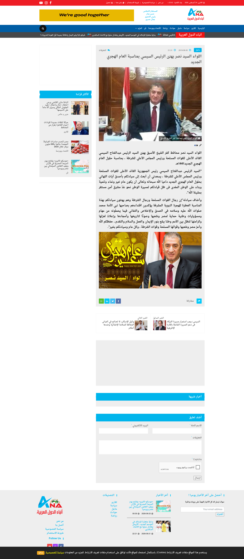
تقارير (193, 28)
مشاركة (190, 301)
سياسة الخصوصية (148, 2)
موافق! (40, 552)
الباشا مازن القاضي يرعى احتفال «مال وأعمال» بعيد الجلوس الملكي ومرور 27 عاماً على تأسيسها (55, 106)
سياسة (186, 28)
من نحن (160, 2)
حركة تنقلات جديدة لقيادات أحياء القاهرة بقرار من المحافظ (56, 125)
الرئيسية (201, 28)
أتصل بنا (59, 525)
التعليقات (102, 50)
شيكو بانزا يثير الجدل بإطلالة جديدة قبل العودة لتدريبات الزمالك (83, 35)
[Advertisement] (150, 363)
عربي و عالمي (63, 114)
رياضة (165, 28)
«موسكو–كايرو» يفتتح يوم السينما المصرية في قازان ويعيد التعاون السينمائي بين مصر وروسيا (56, 165)
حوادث (172, 28)
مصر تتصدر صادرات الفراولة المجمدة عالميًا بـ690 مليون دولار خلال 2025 (55, 144)
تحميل (108, 2)
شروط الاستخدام (133, 2)
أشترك (220, 514)
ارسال (198, 478)
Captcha (197, 459)
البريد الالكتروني (139, 425)
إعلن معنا (119, 2)
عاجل (179, 28)
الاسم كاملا (196, 425)
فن (145, 28)
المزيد (140, 28)
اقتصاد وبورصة (154, 28)
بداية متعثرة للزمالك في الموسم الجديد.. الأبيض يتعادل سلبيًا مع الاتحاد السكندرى (146, 35)
